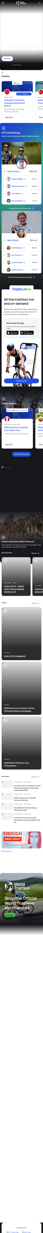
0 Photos (6, 704)
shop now (10, 915)
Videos (15, 582)
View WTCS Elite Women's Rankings (20, 277)
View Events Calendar (21, 454)
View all (34, 553)
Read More (7, 59)
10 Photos (6, 759)
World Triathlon (21, 3)
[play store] (27, 333)
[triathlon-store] (17, 887)
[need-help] (21, 839)
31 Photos (6, 652)
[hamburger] (3, 3)
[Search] (39, 2)
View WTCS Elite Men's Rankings (20, 208)
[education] (21, 479)
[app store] (12, 333)
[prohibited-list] (21, 857)
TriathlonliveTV (15, 327)
